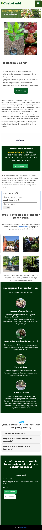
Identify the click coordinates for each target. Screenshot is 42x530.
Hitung (7, 207)
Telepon (11, 497)
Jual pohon (23, 527)
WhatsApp (22, 91)
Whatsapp (11, 492)
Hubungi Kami (21, 166)
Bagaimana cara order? (15, 433)
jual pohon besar (23, 227)
